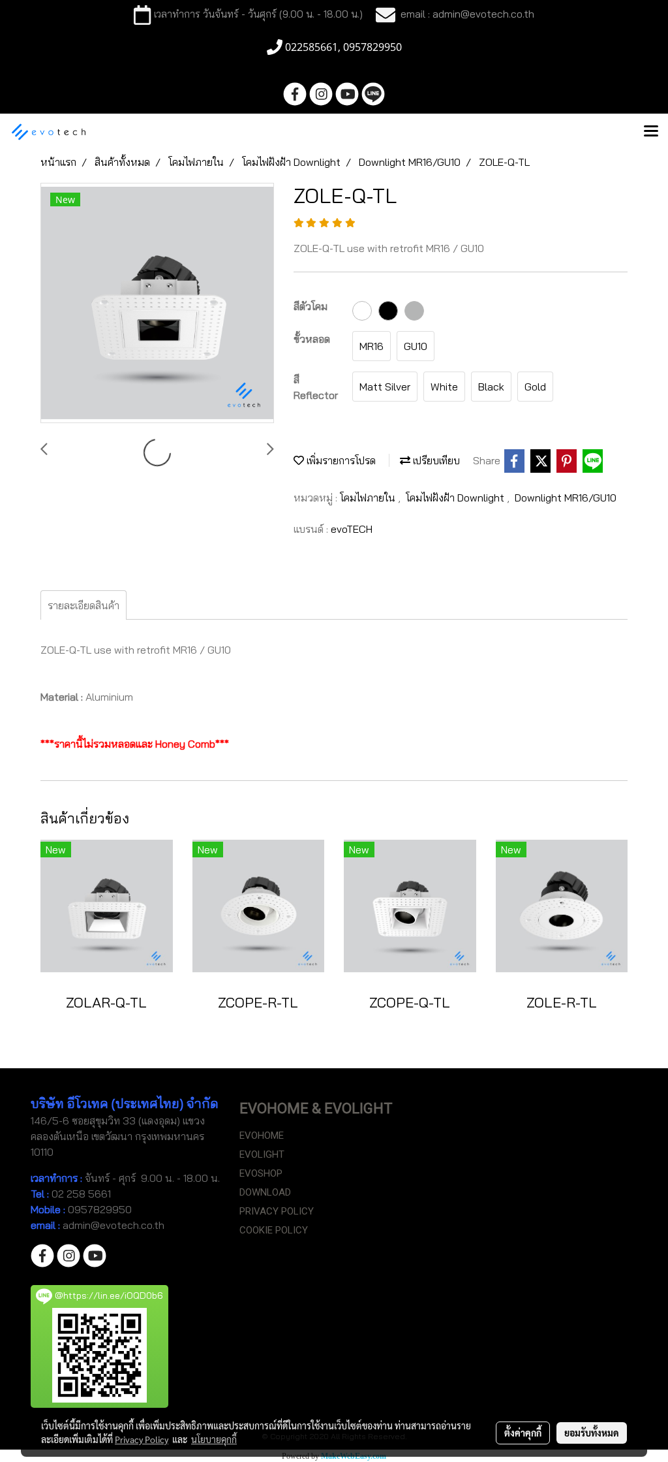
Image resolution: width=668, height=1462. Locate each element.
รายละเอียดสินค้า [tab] (83, 605)
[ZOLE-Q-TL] (157, 303)
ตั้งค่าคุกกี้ (522, 1432)
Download (265, 1192)
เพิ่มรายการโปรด (340, 460)
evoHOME (261, 1135)
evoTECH (351, 528)
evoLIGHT (261, 1154)
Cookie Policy (273, 1230)
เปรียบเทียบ (435, 460)
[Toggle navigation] (651, 132)
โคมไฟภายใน (369, 497)
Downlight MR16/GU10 (565, 497)
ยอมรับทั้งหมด (591, 1432)
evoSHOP (260, 1173)
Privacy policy (276, 1211)
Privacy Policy (141, 1439)
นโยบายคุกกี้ (214, 1439)
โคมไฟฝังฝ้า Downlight (456, 497)
